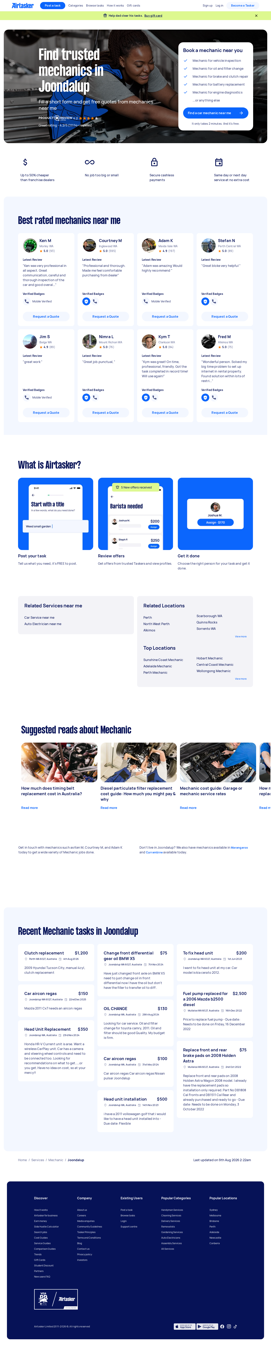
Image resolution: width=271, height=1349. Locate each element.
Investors (82, 1260)
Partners (38, 1271)
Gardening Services (172, 1232)
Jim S (44, 336)
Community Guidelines (89, 1226)
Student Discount (44, 1265)
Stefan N (226, 240)
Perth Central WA (229, 246)
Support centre (129, 1226)
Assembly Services (171, 1243)
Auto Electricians (170, 1237)
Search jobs (40, 1232)
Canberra (214, 1243)
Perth (212, 1226)
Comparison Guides (45, 1249)
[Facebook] (222, 1326)
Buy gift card (153, 15)
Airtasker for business (46, 1215)
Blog (79, 1243)
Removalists (168, 1226)
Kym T (164, 336)
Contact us (83, 1249)
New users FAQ (42, 1276)
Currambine (154, 852)
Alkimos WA (225, 342)
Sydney (213, 1210)
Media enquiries (85, 1221)
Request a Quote (46, 316)
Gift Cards (39, 1260)
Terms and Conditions (89, 1237)
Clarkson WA (167, 342)
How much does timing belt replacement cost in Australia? (51, 790)
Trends (37, 1254)
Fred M (224, 336)
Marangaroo (239, 847)
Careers (81, 1215)
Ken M (45, 240)
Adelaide (214, 1232)
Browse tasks (128, 1215)
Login (124, 1221)
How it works (41, 1210)
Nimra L (106, 336)
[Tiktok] (235, 1326)
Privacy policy (84, 1254)
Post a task (53, 5)
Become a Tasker (243, 5)
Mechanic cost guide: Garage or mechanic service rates (211, 790)
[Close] (256, 16)
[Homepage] (23, 5)
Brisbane (214, 1221)
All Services (167, 1249)
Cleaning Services (171, 1215)
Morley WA (46, 246)
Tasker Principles (86, 1232)
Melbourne (215, 1215)
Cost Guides (41, 1237)
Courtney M (110, 240)
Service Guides (42, 1243)
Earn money (40, 1221)
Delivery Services (170, 1221)
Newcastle (215, 1237)
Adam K (166, 240)
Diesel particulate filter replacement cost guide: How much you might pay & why (138, 793)
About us (82, 1210)
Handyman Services (172, 1210)
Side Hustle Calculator (46, 1226)
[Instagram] (229, 1326)
